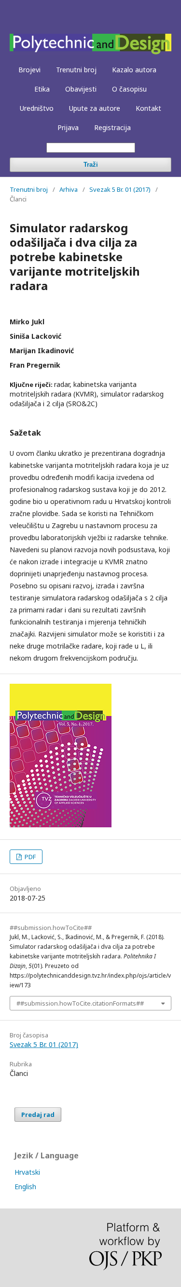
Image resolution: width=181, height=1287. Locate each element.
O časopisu (129, 88)
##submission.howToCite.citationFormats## (80, 1003)
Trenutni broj (76, 69)
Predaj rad (38, 1114)
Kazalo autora (134, 69)
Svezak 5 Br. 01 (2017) (120, 189)
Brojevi (29, 69)
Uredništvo (37, 108)
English (25, 1186)
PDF (29, 856)
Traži (91, 164)
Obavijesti (81, 88)
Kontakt (148, 108)
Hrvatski (27, 1172)
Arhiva (68, 189)
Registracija (112, 127)
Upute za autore (94, 108)
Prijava (68, 127)
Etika (42, 88)
